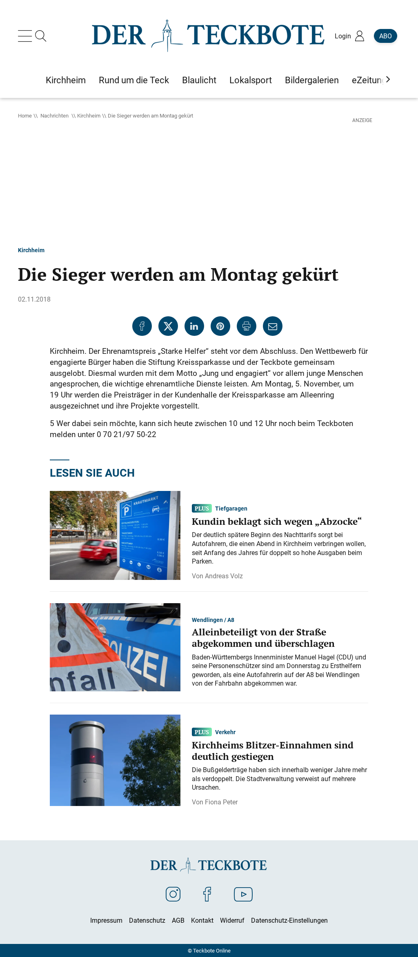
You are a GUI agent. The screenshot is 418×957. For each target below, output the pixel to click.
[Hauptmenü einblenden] (26, 36)
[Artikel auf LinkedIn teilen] (194, 326)
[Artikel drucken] (246, 326)
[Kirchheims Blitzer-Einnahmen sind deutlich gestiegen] (115, 759)
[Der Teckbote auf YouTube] (243, 894)
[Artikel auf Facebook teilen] (142, 326)
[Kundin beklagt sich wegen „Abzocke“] (115, 534)
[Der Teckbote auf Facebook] (207, 894)
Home (25, 115)
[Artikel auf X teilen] (168, 326)
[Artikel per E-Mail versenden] (272, 326)
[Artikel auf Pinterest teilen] (220, 326)
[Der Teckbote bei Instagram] (173, 894)
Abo (385, 35)
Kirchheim (88, 115)
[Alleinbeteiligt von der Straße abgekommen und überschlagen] (115, 646)
